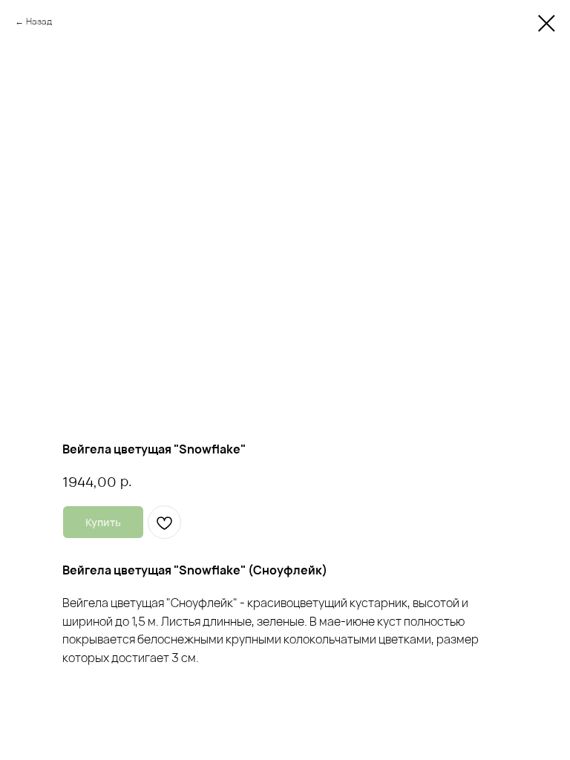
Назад (39, 21)
